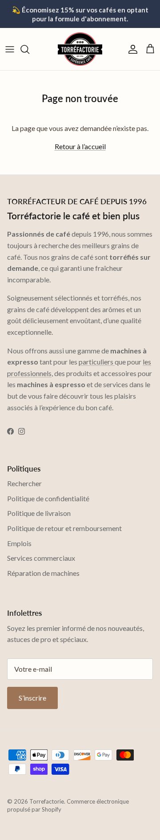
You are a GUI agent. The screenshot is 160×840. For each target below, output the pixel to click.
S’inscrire (32, 697)
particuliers (97, 361)
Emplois (19, 543)
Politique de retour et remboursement (64, 528)
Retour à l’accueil (80, 146)
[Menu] (10, 49)
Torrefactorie (46, 801)
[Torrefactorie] (80, 49)
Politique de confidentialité (48, 498)
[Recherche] (29, 49)
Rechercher (24, 483)
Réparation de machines (43, 573)
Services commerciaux (41, 558)
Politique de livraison (39, 513)
